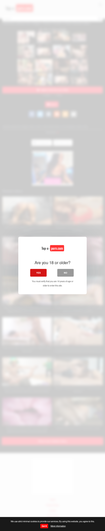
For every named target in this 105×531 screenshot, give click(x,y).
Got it (44, 526)
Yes (38, 272)
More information (58, 526)
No (65, 272)
